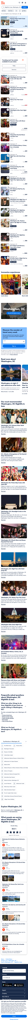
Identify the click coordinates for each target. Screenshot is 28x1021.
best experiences (13, 811)
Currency (4, 974)
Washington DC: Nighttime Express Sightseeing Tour (13, 840)
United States (9, 959)
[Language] (22, 3)
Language (4, 967)
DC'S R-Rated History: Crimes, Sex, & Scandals (13, 944)
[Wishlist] (19, 3)
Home (2, 959)
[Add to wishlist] (8, 18)
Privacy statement (14, 354)
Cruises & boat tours (7, 715)
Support (4, 990)
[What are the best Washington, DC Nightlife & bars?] (25, 729)
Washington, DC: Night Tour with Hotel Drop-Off (13, 904)
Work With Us (5, 996)
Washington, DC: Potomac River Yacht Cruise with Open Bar (13, 885)
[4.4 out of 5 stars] (14, 832)
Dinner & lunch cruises (7, 716)
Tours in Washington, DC (7, 962)
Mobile (3, 982)
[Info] (20, 14)
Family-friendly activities (8, 718)
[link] (14, 22)
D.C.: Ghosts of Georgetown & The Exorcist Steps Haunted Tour (13, 863)
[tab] (11, 741)
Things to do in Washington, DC (8, 960)
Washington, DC (18, 810)
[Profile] (25, 3)
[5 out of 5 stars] (14, 842)
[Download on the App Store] (18, 985)
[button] (14, 22)
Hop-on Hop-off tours (7, 721)
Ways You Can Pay (6, 999)
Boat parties (5, 719)
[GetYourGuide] (3, 3)
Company (4, 993)
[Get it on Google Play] (7, 985)
